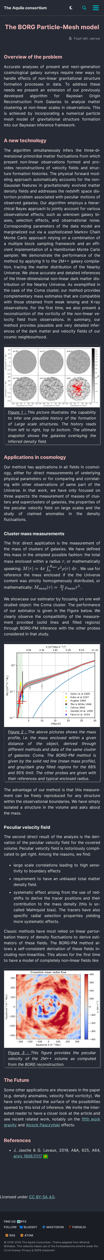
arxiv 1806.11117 (28, 1156)
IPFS (23, 1221)
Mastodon (55, 1227)
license (16, 1250)
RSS (12, 1235)
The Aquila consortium (25, 7)
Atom (28, 1235)
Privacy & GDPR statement (38, 1250)
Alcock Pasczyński (43, 1124)
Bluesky (30, 1227)
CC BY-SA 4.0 (41, 1196)
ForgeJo (79, 1227)
